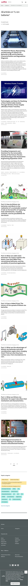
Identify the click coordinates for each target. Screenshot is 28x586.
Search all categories (5, 505)
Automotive (4, 499)
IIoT (18, 494)
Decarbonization (5, 491)
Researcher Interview (6, 494)
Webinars (3, 556)
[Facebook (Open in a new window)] (13, 565)
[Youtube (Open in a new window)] (15, 565)
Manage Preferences (15, 583)
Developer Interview (6, 488)
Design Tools (3, 541)
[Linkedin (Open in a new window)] (18, 565)
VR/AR (3, 496)
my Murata (3, 545)
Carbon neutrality (16, 499)
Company (17, 543)
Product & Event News (5, 554)
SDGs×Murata (5, 479)
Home (2, 5)
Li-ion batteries (10, 496)
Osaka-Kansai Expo (15, 479)
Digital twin (18, 496)
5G (18, 488)
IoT (14, 494)
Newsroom (17, 554)
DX (22, 494)
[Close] (25, 572)
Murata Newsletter (19, 556)
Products (17, 538)
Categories (7, 5)
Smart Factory (14, 491)
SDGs (14, 488)
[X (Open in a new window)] (10, 565)
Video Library (3, 543)
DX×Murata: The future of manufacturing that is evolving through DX (12, 483)
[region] (14, 578)
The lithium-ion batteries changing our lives (11, 486)
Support (16, 541)
